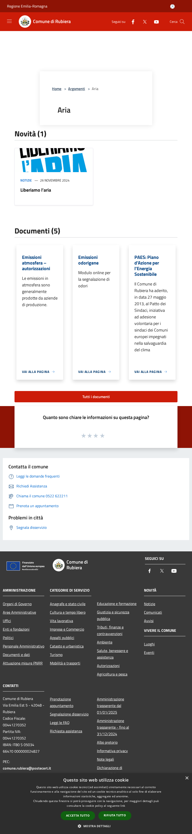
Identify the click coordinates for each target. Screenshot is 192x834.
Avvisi (149, 621)
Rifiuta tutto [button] (115, 815)
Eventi (149, 652)
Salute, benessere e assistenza (112, 654)
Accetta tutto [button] (78, 816)
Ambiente (104, 642)
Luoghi (149, 644)
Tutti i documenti (96, 396)
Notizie (26, 180)
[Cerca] (182, 21)
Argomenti (76, 88)
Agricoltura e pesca (112, 674)
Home (56, 88)
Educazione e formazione (117, 603)
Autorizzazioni (108, 665)
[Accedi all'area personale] (172, 6)
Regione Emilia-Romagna (27, 6)
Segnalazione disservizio (69, 714)
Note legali (105, 759)
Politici (8, 637)
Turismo (56, 654)
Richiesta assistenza (66, 731)
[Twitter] (143, 21)
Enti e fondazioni (16, 629)
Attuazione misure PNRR (23, 663)
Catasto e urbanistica (67, 646)
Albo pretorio (107, 742)
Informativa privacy (112, 751)
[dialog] (96, 803)
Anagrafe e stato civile (67, 604)
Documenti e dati (16, 654)
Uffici (7, 621)
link (122, 806)
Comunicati (153, 612)
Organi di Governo (17, 604)
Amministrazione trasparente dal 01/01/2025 (110, 705)
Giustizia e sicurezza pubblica (113, 615)
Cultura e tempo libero (67, 612)
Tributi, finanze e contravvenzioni (110, 630)
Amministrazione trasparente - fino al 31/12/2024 (113, 727)
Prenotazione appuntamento (61, 702)
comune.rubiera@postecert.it (27, 768)
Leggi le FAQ (60, 722)
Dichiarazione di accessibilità (109, 771)
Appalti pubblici (62, 637)
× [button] (186, 778)
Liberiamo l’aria (35, 190)
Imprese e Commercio (67, 629)
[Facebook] (131, 21)
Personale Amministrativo (23, 646)
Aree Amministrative (19, 612)
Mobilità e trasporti (65, 663)
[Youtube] (154, 21)
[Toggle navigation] (9, 21)
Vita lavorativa (61, 621)
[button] (96, 826)
